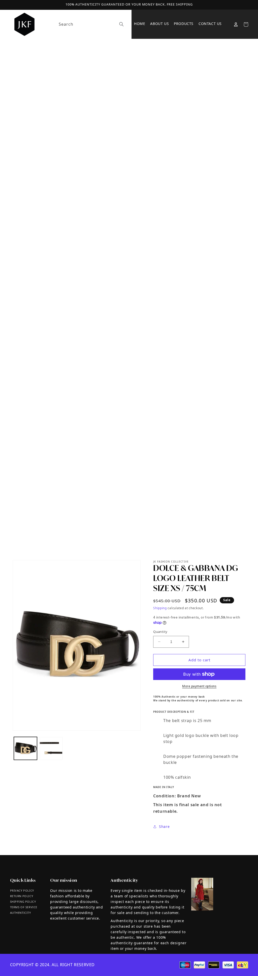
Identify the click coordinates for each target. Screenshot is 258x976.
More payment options (199, 686)
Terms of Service (24, 907)
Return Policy (21, 896)
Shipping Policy (23, 901)
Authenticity (20, 913)
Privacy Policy (22, 890)
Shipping (160, 608)
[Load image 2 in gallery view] (51, 748)
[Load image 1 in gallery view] (25, 748)
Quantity (160, 631)
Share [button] (164, 826)
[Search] (121, 24)
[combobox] (90, 24)
